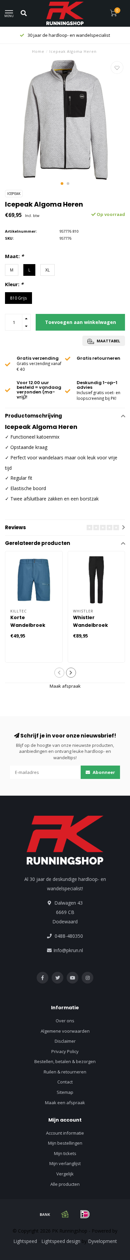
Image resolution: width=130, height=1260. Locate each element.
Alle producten (65, 1184)
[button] (62, 183)
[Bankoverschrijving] (45, 1214)
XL (47, 269)
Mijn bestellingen (65, 1143)
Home (38, 51)
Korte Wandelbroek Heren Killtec (27, 625)
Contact (65, 1082)
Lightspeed (25, 1241)
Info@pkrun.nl (68, 950)
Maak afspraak (65, 686)
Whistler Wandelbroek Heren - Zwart (90, 625)
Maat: (14, 256)
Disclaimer (65, 1041)
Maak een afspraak (65, 1103)
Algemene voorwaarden (65, 1031)
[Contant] (65, 1214)
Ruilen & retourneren (65, 1072)
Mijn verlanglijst (65, 1163)
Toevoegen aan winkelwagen (80, 322)
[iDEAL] (85, 1214)
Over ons (65, 1021)
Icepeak (13, 193)
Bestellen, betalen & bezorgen (65, 1061)
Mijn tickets (65, 1153)
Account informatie (65, 1133)
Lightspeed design (60, 1241)
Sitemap (65, 1092)
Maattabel (108, 340)
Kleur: (14, 284)
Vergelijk (65, 1174)
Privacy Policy (65, 1051)
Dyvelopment (102, 1241)
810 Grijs (18, 298)
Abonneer (103, 772)
